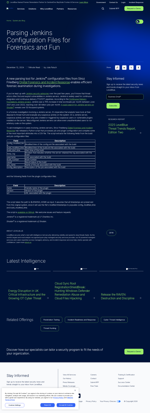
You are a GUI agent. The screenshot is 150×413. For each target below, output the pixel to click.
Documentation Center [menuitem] (126, 386)
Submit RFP (114, 8)
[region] (40, 398)
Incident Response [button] (136, 2)
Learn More (83, 2)
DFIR (111, 233)
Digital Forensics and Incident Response (44, 82)
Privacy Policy (58, 398)
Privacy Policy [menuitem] (91, 401)
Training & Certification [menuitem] (126, 375)
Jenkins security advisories (37, 93)
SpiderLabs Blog (19, 21)
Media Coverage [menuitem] (69, 386)
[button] (103, 8)
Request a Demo (134, 8)
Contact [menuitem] (93, 378)
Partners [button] (60, 9)
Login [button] (123, 2)
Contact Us (113, 2)
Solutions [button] (32, 9)
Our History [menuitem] (67, 378)
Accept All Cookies (66, 405)
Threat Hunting (49, 328)
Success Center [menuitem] (124, 382)
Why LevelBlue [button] (46, 9)
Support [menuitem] (121, 378)
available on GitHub (26, 212)
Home (9, 21)
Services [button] (20, 9)
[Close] (75, 390)
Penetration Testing (51, 320)
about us (28, 242)
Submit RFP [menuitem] (94, 382)
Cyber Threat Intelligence (114, 320)
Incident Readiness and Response (82, 320)
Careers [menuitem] (93, 375)
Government (101, 2)
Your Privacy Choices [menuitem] (108, 401)
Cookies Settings (15, 405)
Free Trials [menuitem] (94, 386)
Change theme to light (139, 21)
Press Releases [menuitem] (69, 382)
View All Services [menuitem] (69, 375)
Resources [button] (72, 9)
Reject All (47, 405)
